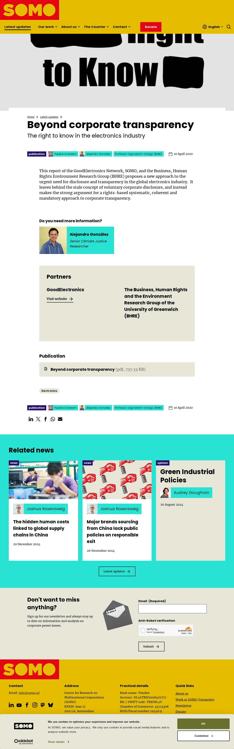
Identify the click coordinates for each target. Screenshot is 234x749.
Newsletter (183, 705)
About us (69, 26)
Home (30, 117)
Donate (181, 711)
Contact (120, 26)
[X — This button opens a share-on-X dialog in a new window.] (38, 419)
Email (152, 601)
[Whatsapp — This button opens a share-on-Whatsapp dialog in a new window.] (52, 419)
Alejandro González (89, 234)
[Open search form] (229, 26)
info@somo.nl (29, 693)
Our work (46, 26)
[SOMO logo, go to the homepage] (29, 10)
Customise (201, 735)
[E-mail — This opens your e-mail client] (60, 419)
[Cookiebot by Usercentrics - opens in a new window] (24, 742)
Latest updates (17, 26)
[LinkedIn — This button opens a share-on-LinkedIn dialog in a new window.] (31, 419)
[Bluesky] (50, 704)
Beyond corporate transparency (83, 369)
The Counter (94, 26)
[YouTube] (19, 705)
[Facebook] (26, 704)
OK (203, 723)
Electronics (49, 391)
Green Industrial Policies (187, 476)
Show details (56, 741)
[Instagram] (34, 704)
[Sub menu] (56, 27)
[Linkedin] (11, 704)
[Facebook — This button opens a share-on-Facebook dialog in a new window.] (45, 419)
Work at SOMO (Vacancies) (195, 699)
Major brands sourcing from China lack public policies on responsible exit (112, 531)
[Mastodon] (42, 704)
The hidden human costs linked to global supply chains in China (41, 528)
